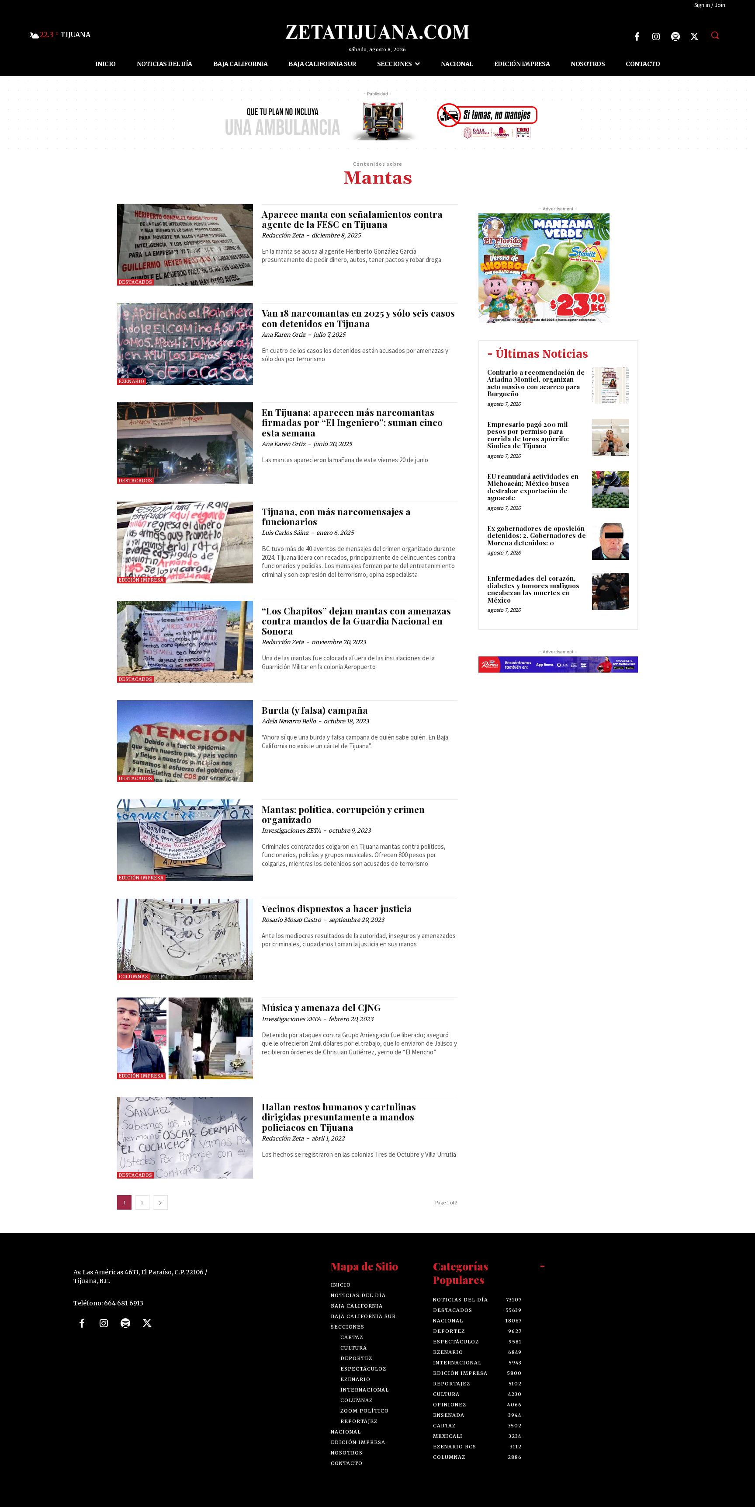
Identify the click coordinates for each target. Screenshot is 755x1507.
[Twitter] (694, 36)
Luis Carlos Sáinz (285, 533)
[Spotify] (675, 36)
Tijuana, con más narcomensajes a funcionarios (336, 516)
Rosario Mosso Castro (291, 920)
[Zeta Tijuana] (377, 32)
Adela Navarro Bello (289, 721)
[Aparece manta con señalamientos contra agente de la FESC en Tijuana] (185, 245)
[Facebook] (637, 36)
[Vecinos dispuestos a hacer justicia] (185, 939)
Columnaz (133, 977)
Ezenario (131, 381)
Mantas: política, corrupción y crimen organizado (343, 814)
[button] (714, 34)
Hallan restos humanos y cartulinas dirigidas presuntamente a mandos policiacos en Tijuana (339, 1116)
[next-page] (160, 1202)
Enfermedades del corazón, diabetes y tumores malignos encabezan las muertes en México (533, 589)
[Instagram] (656, 36)
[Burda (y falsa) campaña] (185, 741)
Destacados (135, 282)
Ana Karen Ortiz (283, 334)
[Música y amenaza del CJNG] (185, 1038)
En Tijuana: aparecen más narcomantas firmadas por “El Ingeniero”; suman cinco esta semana (352, 422)
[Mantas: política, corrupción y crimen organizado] (185, 840)
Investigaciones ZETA (291, 830)
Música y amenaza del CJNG (321, 1007)
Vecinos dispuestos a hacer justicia (337, 908)
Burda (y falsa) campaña (315, 710)
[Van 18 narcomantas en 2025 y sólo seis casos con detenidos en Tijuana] (185, 344)
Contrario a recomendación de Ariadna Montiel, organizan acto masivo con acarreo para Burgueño (536, 383)
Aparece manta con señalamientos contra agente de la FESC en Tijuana (352, 219)
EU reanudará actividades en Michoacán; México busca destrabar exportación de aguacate (532, 487)
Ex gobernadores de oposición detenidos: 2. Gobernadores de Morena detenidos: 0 (536, 535)
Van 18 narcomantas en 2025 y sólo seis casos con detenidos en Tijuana (358, 318)
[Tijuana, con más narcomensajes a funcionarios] (185, 542)
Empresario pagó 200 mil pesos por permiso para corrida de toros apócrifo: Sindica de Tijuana (528, 435)
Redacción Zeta (283, 235)
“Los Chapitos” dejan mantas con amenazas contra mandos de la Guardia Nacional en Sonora (356, 620)
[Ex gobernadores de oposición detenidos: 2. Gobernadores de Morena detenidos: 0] (610, 541)
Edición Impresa (141, 580)
